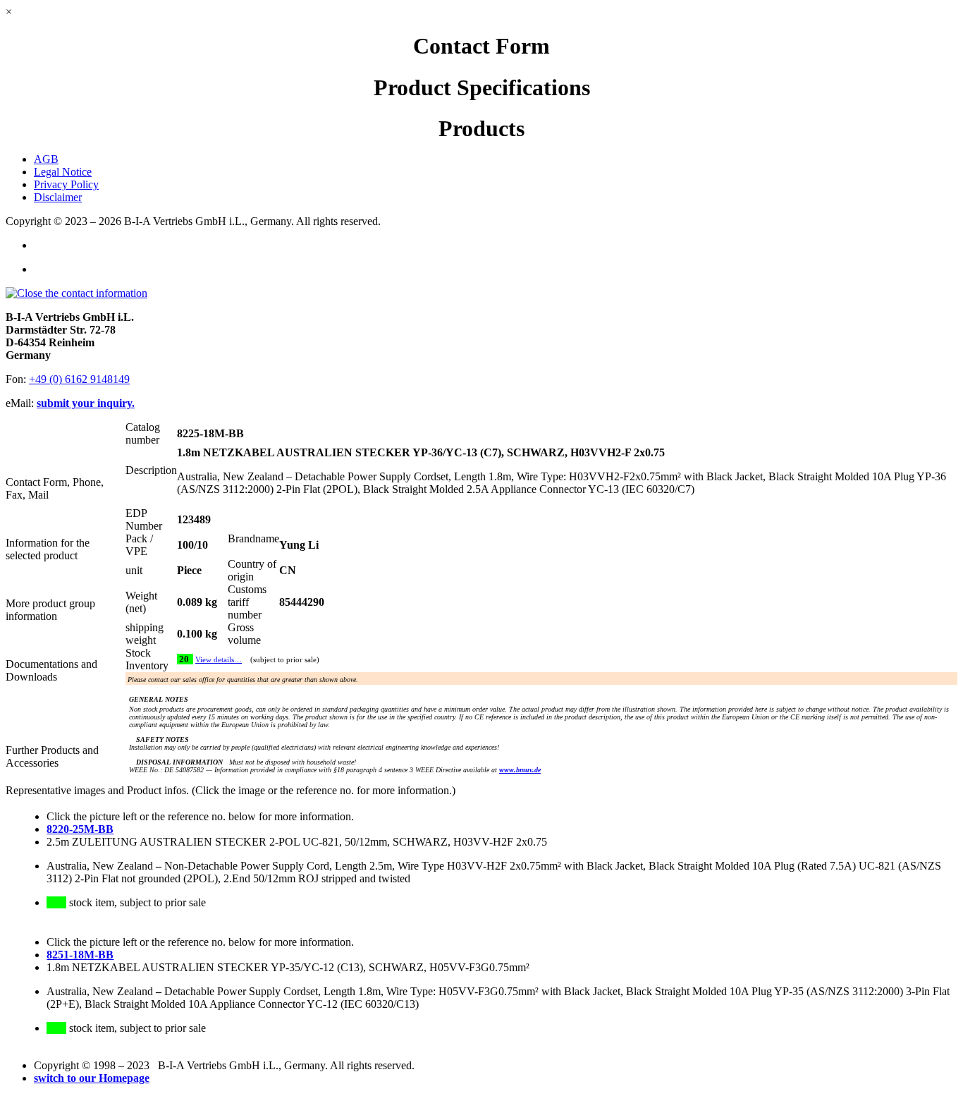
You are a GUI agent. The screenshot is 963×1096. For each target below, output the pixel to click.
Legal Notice (63, 172)
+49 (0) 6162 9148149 (79, 379)
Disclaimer (58, 197)
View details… (218, 660)
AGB (46, 159)
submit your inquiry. (86, 403)
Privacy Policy (66, 184)
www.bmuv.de (520, 770)
